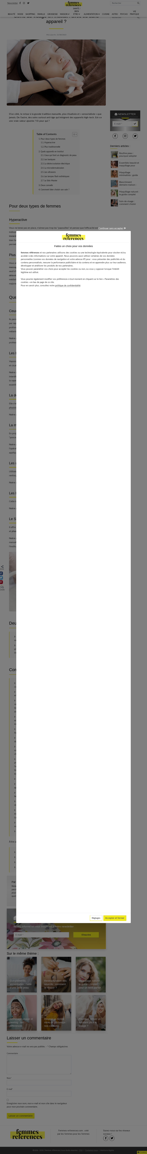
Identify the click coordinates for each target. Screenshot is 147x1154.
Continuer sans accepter (111, 228)
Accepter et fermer (114, 918)
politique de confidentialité (67, 286)
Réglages (96, 918)
